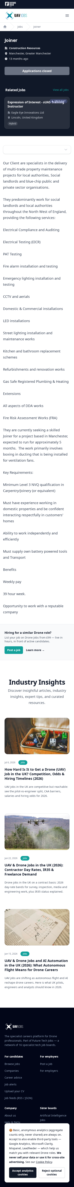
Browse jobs (12, 1064)
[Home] (5, 27)
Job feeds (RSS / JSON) (18, 1098)
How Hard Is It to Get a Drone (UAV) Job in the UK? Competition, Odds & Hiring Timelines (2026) (35, 774)
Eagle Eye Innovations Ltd (27, 112)
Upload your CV (14, 1091)
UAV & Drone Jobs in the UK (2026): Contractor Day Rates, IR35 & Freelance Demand (34, 869)
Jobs (20, 26)
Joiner (37, 26)
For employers (49, 1070)
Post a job (13, 650)
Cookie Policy (44, 1162)
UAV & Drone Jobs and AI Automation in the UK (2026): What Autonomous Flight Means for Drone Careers (36, 965)
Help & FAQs (12, 1122)
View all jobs (61, 90)
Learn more (35, 650)
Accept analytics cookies (22, 1172)
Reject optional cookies (52, 1172)
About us (10, 1115)
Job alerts (11, 1084)
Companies (12, 1070)
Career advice (13, 1077)
